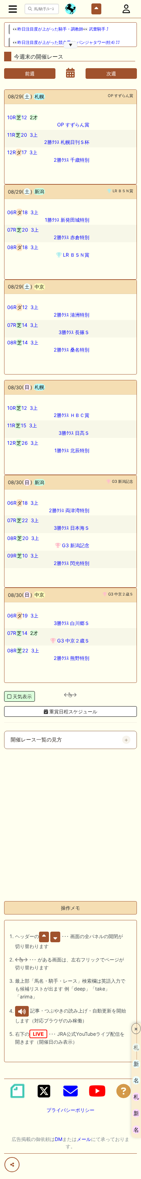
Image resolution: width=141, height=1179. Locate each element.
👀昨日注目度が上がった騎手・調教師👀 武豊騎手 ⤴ (60, 29)
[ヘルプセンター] (123, 1091)
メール (84, 1139)
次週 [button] (111, 73)
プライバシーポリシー (70, 1110)
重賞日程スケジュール (72, 711)
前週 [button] (30, 73)
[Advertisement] (70, 825)
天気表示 (22, 696)
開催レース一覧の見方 (36, 740)
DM (58, 1139)
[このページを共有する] (12, 1164)
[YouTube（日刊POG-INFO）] (97, 1091)
